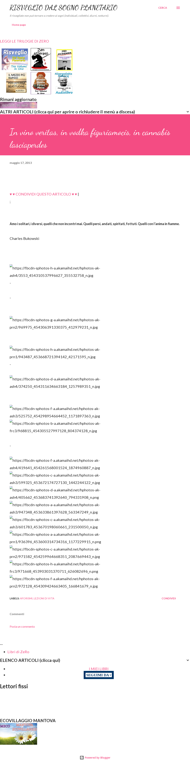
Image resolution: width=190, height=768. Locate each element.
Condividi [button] (169, 598)
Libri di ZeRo (18, 651)
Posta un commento (22, 626)
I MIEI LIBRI (99, 668)
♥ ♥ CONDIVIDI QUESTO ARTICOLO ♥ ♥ (43, 194)
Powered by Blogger (97, 757)
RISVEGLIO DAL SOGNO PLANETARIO (63, 8)
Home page (19, 24)
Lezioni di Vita (44, 598)
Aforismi (26, 598)
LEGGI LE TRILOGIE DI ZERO (24, 41)
